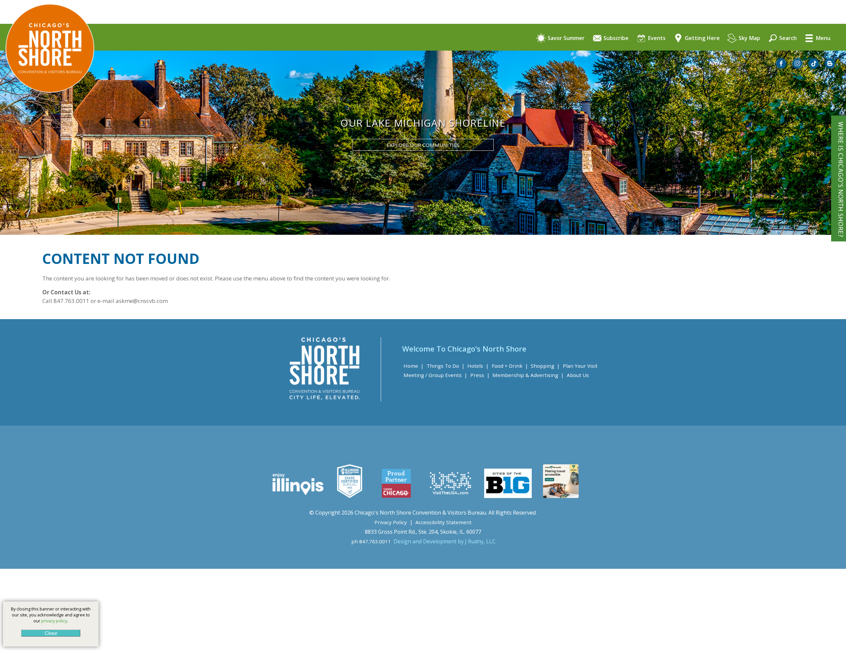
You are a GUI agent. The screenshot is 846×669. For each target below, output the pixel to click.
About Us (578, 375)
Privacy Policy (390, 522)
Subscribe (615, 38)
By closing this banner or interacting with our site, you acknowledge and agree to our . (51, 615)
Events (656, 38)
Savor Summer (565, 38)
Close (50, 633)
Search (787, 38)
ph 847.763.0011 (371, 541)
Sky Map (748, 38)
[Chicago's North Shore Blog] (830, 67)
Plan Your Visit (580, 365)
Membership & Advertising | (528, 375)
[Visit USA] (451, 496)
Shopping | (545, 365)
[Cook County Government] (349, 496)
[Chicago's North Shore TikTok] (814, 67)
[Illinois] (297, 496)
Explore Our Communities (423, 145)
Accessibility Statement (443, 522)
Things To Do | (446, 365)
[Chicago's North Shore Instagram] (797, 67)
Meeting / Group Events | (435, 375)
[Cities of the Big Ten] (508, 496)
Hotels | (478, 365)
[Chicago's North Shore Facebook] (781, 67)
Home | (414, 365)
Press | (480, 375)
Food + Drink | (510, 365)
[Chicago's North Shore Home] (47, 111)
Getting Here (701, 38)
